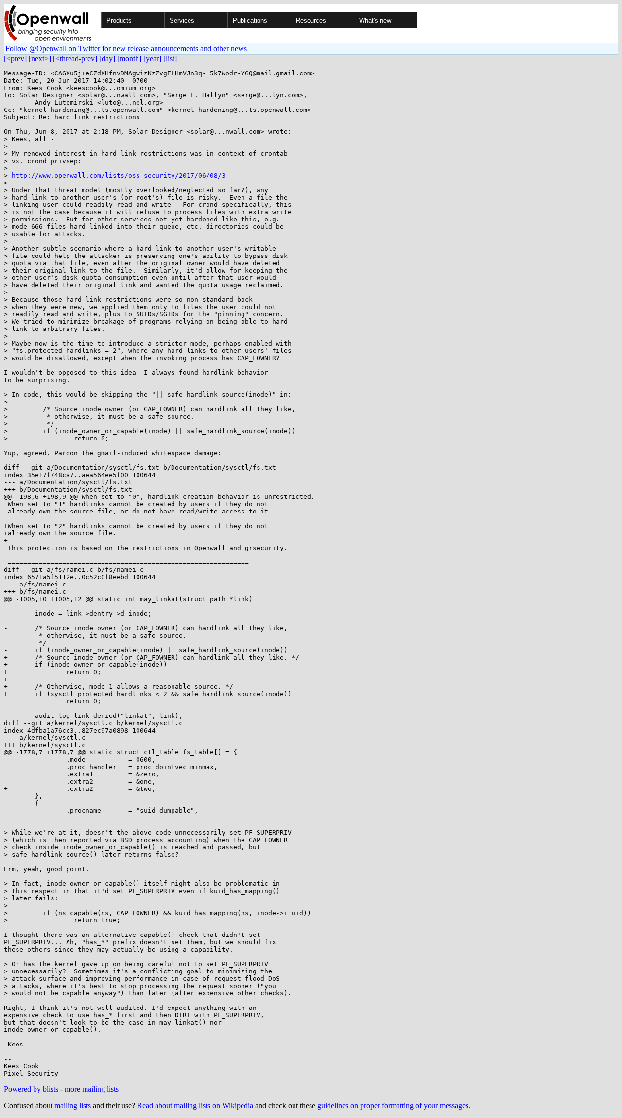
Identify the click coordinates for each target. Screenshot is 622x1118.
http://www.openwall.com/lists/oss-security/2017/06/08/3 (118, 175)
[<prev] (15, 59)
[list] (170, 59)
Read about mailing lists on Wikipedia (195, 1105)
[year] (152, 59)
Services (182, 20)
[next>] (40, 59)
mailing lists (72, 1105)
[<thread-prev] (75, 59)
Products (119, 20)
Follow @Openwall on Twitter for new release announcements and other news (126, 48)
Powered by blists (31, 1089)
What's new (375, 20)
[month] (129, 59)
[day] (107, 59)
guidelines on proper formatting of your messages (392, 1105)
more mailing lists (92, 1089)
